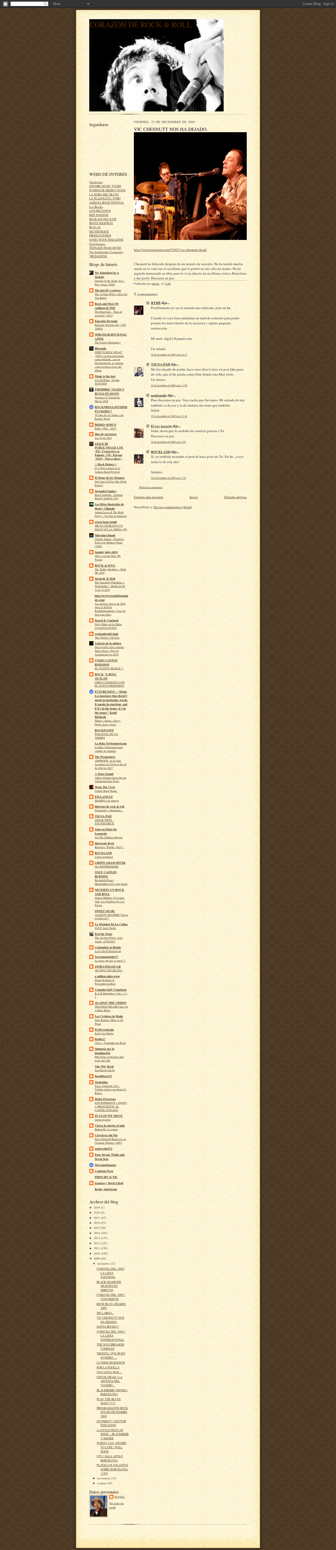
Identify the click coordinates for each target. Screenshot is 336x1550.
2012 (97, 1243)
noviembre (104, 1478)
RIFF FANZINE (98, 215)
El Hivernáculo (104, 1030)
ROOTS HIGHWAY (101, 223)
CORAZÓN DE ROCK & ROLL (140, 24)
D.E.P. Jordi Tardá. (105, 928)
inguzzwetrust (103, 1119)
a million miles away (107, 976)
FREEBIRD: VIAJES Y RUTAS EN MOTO (109, 391)
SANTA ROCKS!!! (108, 1326)
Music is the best (105, 376)
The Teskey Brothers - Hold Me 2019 (110, 571)
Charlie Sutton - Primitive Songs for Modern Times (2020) (109, 542)
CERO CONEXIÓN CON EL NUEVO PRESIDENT (110, 684)
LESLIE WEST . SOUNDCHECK (104, 821)
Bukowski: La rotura (106, 1129)
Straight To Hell (105, 579)
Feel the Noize (103, 934)
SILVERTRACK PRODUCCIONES (100, 233)
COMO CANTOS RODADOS (106, 662)
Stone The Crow (105, 787)
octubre (102, 1483)
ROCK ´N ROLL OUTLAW (106, 676)
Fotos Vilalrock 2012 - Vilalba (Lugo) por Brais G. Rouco (111, 1089)
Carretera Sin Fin (106, 1135)
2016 (97, 1223)
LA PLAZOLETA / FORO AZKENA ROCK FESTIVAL (106, 200)
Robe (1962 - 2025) (106, 428)
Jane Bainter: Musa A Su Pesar (109, 1021)
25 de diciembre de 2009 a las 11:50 (169, 385)
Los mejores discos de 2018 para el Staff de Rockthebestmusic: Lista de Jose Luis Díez (110, 609)
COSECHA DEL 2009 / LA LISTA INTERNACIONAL (111, 1336)
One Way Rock (104, 1066)
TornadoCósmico (105, 491)
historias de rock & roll (109, 806)
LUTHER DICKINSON (111, 1362)
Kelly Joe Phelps (104, 1033)
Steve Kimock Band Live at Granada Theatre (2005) (110, 1140)
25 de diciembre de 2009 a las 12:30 (169, 416)
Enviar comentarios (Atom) (173, 507)
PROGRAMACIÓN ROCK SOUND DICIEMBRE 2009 (112, 1412)
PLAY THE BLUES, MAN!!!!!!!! (109, 1401)
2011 (97, 1248)
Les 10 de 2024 (103, 438)
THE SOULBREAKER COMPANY (110, 1346)
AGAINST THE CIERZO (111, 1003)
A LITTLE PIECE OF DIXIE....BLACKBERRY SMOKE (113, 1434)
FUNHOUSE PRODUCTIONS (107, 190)
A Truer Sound (104, 774)
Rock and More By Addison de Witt (107, 306)
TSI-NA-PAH (103, 816)
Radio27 (100, 1039)
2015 (97, 1228)
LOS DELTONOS (100, 211)
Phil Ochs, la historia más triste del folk (109, 1058)
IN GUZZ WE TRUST (109, 1116)
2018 (97, 1212)
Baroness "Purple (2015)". (109, 847)
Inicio (194, 497)
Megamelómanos (105, 1165)
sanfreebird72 (103, 1149)
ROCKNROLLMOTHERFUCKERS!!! (111, 409)
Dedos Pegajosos (105, 1099)
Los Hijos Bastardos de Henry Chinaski (109, 506)
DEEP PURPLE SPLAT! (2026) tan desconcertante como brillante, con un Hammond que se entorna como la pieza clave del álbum (109, 361)
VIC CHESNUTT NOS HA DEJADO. (110, 1320)
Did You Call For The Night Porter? (111, 483)
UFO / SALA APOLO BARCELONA (110, 1458)
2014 (97, 1233)
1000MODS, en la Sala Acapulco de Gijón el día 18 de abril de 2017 (111, 764)
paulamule (159, 395)
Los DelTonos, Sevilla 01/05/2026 (107, 382)
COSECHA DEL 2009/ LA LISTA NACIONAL (110, 1273)
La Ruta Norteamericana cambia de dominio (109, 749)
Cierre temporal (104, 857)
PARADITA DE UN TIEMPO (106, 736)
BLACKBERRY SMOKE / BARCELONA (112, 1392)
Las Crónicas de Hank (109, 1016)
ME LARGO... (105, 1313)
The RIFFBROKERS (107, 866)
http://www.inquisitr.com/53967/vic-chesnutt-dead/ (170, 249)
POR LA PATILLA (108, 1367)
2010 (97, 1253)
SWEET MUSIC (105, 911)
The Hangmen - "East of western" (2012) (108, 313)
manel (119, 1496)
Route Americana (106, 1189)
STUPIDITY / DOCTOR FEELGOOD (111, 1423)
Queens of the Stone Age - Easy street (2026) (110, 282)
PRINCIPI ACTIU (106, 1177)
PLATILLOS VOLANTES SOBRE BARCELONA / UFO (112, 1469)
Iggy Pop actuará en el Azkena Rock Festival (107, 470)
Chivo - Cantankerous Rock (110, 1043)
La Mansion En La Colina (111, 924)
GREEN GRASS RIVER (110, 863)
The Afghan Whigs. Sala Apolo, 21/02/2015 (109, 939)
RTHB (156, 302)
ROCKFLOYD (104, 730)
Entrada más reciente (148, 497)
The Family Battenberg (108, 342)
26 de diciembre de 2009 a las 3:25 (168, 478)
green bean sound (106, 522)
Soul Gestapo (97, 244)
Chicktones (96, 182)
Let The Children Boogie (109, 837)
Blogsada (100, 348)
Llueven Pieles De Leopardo (106, 831)
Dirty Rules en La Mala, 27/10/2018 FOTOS (108, 626)
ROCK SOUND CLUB (102, 219)
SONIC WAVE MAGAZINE (106, 240)
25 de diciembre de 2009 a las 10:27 (169, 354)
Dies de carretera (106, 434)
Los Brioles (96, 207)
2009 (97, 1258)
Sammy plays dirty (106, 552)
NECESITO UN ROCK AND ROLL (109, 892)
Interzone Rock (104, 843)
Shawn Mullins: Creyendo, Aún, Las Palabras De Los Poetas (110, 901)
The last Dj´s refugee (108, 290)
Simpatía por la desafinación (104, 1051)
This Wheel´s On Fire (107, 637)
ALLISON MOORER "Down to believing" (111, 916)
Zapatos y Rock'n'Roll (109, 1183)
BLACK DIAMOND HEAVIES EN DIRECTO (109, 1286)
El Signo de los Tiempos (109, 478)
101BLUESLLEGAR (108, 966)
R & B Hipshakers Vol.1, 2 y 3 (111, 995)
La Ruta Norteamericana (111, 743)
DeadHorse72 (103, 1076)
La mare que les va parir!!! (110, 960)
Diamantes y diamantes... (109, 810)
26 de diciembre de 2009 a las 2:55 (168, 442)
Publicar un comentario (150, 487)
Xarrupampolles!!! (106, 957)
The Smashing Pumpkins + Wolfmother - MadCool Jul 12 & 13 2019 (110, 586)
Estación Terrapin (106, 321)
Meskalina (101, 1082)
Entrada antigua (235, 497)
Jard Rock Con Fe (105, 1070)
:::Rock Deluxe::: (106, 464)
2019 (97, 1207)
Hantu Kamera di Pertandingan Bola (105, 982)
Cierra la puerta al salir (110, 1125)
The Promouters (105, 757)
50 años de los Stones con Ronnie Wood (109, 416)
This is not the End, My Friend (108, 557)
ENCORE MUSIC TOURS (105, 186)
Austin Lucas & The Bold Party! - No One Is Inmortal (111, 514)
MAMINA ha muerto (107, 800)
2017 (97, 1218)
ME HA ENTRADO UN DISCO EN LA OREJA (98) (111, 527)
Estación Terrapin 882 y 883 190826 (110, 326)
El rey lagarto (161, 425)
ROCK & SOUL (105, 565)
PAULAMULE (104, 797)
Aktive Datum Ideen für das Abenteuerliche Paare (111, 779)
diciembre (103, 1263)
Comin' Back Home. (106, 791)
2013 (97, 1238)
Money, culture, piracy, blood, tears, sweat (108, 722)
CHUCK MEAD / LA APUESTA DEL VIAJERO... (109, 1381)
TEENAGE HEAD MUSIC (105, 248)
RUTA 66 (95, 227)
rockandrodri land (106, 634)
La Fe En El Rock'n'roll (108, 951)
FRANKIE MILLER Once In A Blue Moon (111, 1008)
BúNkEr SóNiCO (105, 425)
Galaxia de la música (108, 643)
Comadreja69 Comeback (111, 990)
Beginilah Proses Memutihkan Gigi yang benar (111, 882)
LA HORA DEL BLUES (104, 194)
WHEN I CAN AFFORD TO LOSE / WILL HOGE (111, 1447)
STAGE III (101, 444)
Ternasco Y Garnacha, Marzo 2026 (107, 399)
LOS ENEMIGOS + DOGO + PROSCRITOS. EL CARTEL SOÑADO (111, 1106)
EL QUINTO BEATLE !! (109, 668)
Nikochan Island (105, 535)
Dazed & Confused (106, 620)
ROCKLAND (103, 853)
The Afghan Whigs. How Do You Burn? (111, 296)
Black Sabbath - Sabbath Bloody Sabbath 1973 (109, 496)
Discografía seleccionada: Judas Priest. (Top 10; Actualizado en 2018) (109, 650)
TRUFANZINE (98, 256)
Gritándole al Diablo (108, 947)
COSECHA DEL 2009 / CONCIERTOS (111, 1297)
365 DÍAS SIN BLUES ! (109, 970)
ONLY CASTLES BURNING (106, 874)
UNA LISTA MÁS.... (109, 1372)
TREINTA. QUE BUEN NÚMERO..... (111, 1355)
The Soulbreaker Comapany (106, 252)
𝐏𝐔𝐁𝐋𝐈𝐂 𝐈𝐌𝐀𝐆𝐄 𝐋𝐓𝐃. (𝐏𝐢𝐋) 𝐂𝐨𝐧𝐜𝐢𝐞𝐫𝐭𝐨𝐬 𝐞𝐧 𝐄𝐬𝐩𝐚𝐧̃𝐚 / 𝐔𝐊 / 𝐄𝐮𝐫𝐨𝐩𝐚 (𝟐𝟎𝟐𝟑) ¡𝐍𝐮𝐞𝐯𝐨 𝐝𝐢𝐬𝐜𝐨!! (109, 453)
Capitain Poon (104, 1171)
